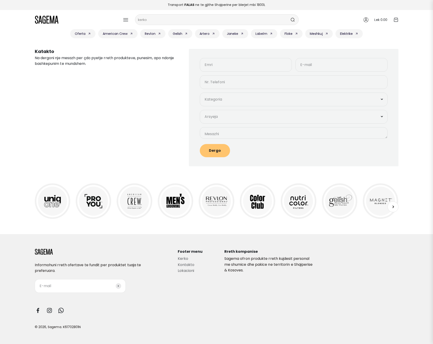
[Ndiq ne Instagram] (49, 310)
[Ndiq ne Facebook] (38, 310)
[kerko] (292, 19)
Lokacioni (186, 270)
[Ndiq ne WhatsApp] (61, 310)
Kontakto (186, 264)
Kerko (183, 258)
